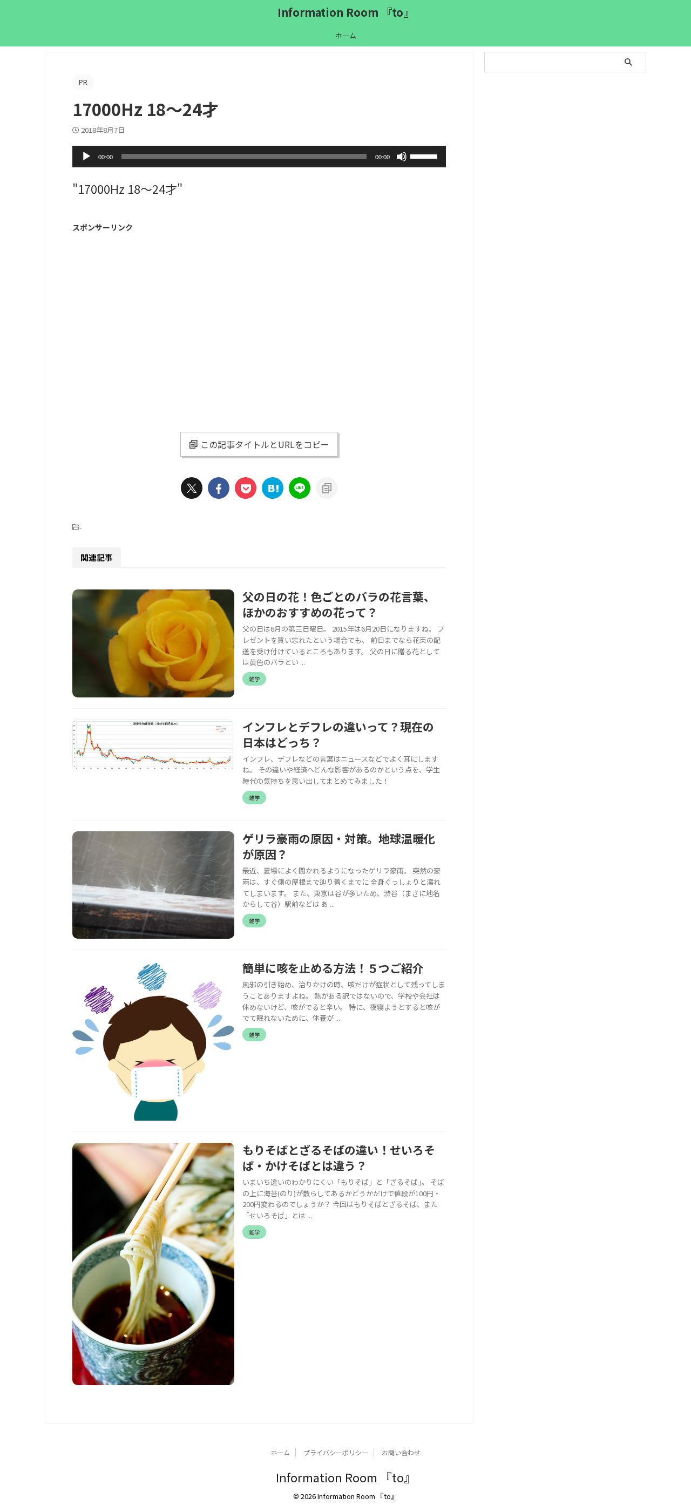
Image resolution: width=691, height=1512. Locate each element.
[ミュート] (401, 156)
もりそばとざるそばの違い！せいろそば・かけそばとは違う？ (338, 1158)
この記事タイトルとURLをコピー (264, 444)
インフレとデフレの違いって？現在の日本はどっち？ (338, 734)
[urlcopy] (326, 488)
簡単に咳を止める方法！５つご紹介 (333, 968)
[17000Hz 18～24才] (272, 488)
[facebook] (218, 488)
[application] (259, 156)
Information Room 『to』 (345, 12)
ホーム (345, 35)
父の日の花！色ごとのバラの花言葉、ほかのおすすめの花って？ (338, 604)
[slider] (425, 155)
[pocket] (245, 488)
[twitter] (191, 488)
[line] (299, 488)
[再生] (86, 156)
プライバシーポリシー (335, 1452)
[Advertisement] (163, 315)
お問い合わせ (401, 1452)
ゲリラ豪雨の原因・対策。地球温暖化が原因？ (338, 846)
